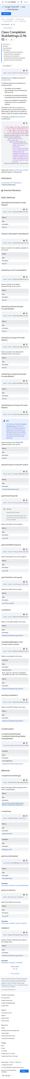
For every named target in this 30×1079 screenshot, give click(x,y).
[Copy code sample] (26, 70)
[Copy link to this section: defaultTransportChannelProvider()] (3, 467)
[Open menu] (2, 2)
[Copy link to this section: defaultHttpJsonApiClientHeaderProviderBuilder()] (15, 377)
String (4, 538)
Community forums (6, 1013)
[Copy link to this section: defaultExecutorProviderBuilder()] (3, 273)
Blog (2, 1045)
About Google (4, 1062)
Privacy (12, 1062)
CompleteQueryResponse (15, 805)
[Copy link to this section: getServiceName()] (17, 890)
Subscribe (25, 1071)
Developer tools (20, 19)
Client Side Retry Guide (19, 170)
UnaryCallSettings (8, 803)
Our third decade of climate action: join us (13, 1067)
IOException (6, 849)
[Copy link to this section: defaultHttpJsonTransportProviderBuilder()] (9, 408)
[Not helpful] (14, 24)
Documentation (10, 19)
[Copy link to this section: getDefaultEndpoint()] (19, 496)
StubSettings (17, 183)
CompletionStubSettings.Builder (12, 635)
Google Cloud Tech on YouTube (9, 1056)
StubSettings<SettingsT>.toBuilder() (11, 962)
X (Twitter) (4, 1051)
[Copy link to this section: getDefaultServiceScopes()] (24, 578)
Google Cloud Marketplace (8, 1003)
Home (2, 19)
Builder (4, 227)
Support (3, 1015)
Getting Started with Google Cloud (10, 1030)
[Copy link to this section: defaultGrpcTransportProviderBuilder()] (9, 340)
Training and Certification (7, 1038)
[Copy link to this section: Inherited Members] (22, 191)
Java (23, 7)
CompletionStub (6, 80)
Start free (6, 13)
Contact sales (4, 1005)
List (3, 603)
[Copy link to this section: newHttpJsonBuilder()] (19, 695)
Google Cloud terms (7, 1064)
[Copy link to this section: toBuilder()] (11, 928)
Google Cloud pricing (6, 1000)
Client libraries (12, 9)
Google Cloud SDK (12, 7)
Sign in (26, 2)
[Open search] (18, 2)
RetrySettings (19, 117)
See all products (5, 997)
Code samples (5, 1033)
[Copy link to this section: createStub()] (12, 812)
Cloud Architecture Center (8, 1035)
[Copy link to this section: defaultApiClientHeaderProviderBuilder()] (9, 205)
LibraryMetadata (7, 878)
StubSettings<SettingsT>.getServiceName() (14, 923)
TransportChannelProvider (10, 489)
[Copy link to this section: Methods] (11, 771)
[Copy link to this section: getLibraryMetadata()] (19, 856)
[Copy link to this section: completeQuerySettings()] (22, 776)
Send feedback (7, 28)
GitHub (3, 1028)
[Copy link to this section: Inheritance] (13, 178)
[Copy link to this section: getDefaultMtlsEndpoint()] (22, 545)
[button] (15, 190)
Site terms (18, 1062)
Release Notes (5, 1018)
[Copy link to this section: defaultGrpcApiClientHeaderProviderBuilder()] (15, 309)
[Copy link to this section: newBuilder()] (12, 610)
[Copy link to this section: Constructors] (15, 729)
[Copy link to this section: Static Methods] (17, 198)
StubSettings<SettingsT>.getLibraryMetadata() (14, 885)
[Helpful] (11, 24)
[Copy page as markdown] (11, 39)
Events (3, 1048)
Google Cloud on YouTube (8, 1053)
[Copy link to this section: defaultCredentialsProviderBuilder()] (3, 236)
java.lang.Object (5, 183)
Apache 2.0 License (6, 983)
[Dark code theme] (24, 70)
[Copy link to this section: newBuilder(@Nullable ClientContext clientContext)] (20, 645)
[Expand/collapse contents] (11, 44)
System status (5, 1020)
